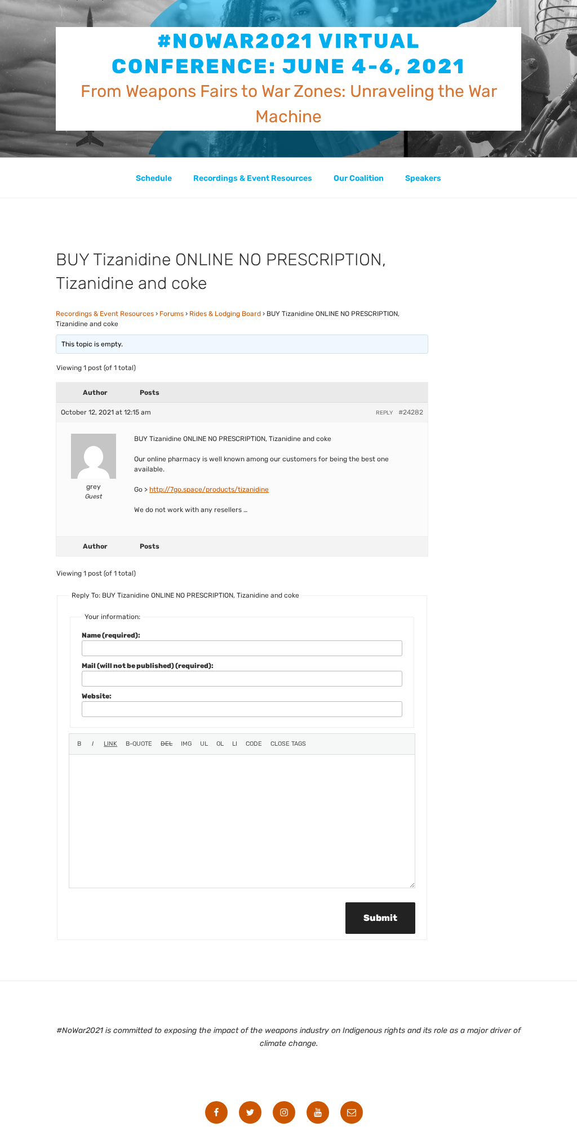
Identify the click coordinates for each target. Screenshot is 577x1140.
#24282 (410, 412)
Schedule (154, 178)
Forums (171, 314)
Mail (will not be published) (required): (148, 666)
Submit (380, 917)
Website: (97, 696)
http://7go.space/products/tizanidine (209, 489)
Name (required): (111, 635)
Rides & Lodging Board (225, 314)
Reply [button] (384, 412)
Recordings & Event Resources (252, 178)
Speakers (423, 178)
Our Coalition (359, 178)
